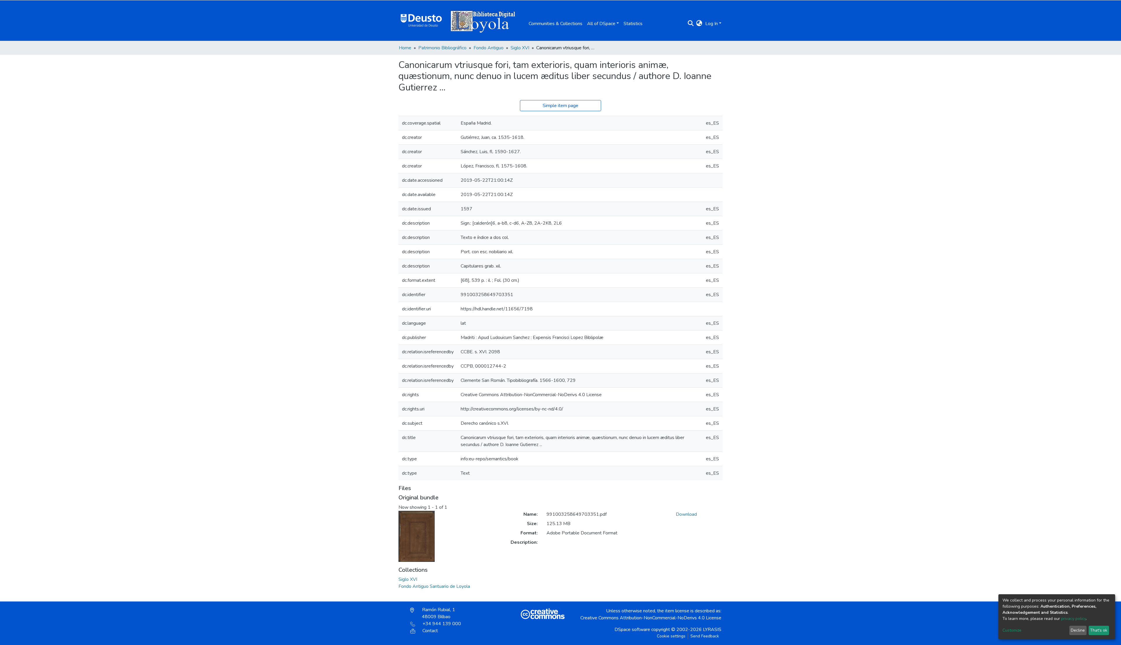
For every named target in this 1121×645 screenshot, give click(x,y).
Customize (1011, 630)
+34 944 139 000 (441, 623)
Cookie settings (671, 636)
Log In (711, 23)
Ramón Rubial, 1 (438, 613)
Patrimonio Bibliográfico (442, 48)
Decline (1078, 630)
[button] (699, 23)
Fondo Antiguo (489, 48)
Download (686, 514)
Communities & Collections (555, 23)
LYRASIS (712, 629)
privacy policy (1073, 618)
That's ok (1098, 630)
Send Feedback (704, 636)
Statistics (633, 23)
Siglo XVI (520, 48)
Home (405, 48)
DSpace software (632, 629)
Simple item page (560, 105)
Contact (430, 630)
